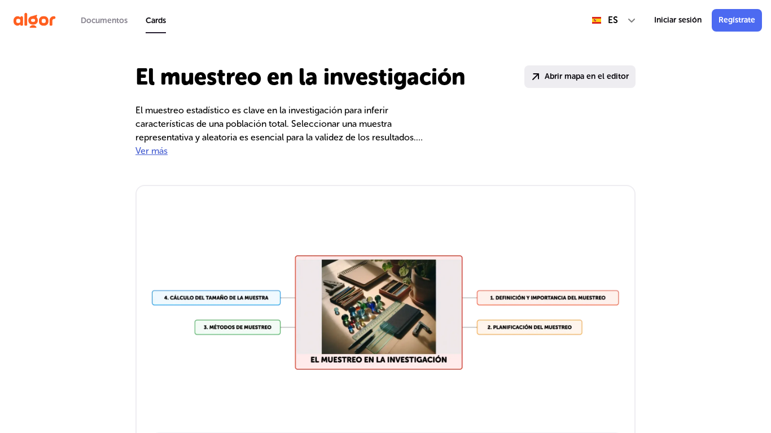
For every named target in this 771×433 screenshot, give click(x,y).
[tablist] (123, 20)
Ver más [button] (151, 150)
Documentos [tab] (104, 20)
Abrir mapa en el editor (587, 76)
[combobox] (614, 20)
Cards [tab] (156, 20)
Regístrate (737, 20)
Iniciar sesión (678, 20)
